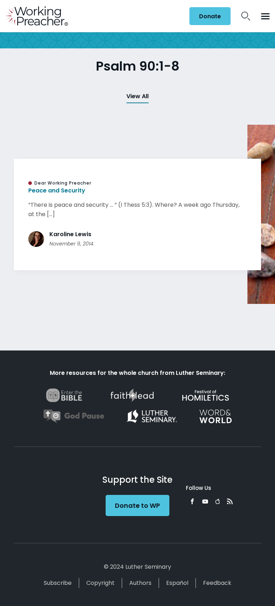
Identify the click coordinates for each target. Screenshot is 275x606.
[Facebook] (192, 501)
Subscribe (58, 583)
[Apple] (217, 501)
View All (137, 96)
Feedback (217, 583)
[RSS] (229, 501)
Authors (140, 583)
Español (177, 583)
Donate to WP (137, 505)
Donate (210, 16)
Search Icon (245, 16)
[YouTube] (205, 501)
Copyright (100, 583)
